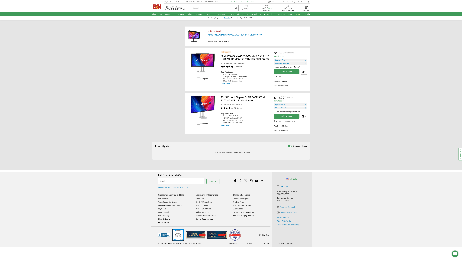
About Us (286, 2)
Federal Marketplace (241, 199)
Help (293, 2)
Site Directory (163, 215)
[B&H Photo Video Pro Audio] (158, 7)
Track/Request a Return (167, 202)
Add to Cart (286, 71)
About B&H (200, 199)
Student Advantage (240, 202)
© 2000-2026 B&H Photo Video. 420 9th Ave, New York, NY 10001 (180, 243)
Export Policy (266, 243)
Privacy (249, 243)
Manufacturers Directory (205, 215)
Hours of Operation (203, 205)
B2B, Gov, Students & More (172, 2)
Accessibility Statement (285, 243)
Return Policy (163, 199)
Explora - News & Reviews (243, 212)
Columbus (227, 18)
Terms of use (233, 243)
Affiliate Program (202, 212)
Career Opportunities (204, 219)
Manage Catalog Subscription (170, 205)
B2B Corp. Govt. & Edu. (242, 205)
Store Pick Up (283, 217)
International (163, 212)
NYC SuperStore (275, 2)
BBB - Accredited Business (164, 235)
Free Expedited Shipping (288, 224)
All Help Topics (164, 222)
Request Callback (287, 207)
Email (162, 181)
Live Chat (301, 2)
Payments (162, 209)
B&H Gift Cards (284, 221)
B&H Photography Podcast (243, 215)
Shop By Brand (164, 219)
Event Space (238, 209)
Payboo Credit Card (203, 209)
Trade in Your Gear (288, 212)
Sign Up (212, 181)
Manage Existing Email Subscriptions (173, 187)
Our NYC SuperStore (204, 202)
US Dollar (294, 179)
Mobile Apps (264, 235)
